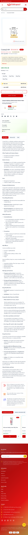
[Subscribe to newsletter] (25, 456)
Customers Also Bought (7, 412)
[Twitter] (5, 520)
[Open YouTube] (16, 116)
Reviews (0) (12, 137)
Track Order (3, 493)
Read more (4, 63)
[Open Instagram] (14, 116)
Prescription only (15, 49)
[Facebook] (2, 520)
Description (5, 137)
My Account (3, 480)
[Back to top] (24, 525)
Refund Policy (3, 498)
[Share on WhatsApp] (8, 116)
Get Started (3, 471)
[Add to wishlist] (25, 95)
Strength (3, 73)
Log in (26, 1)
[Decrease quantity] (5, 91)
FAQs (2, 489)
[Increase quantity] (22, 91)
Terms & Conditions (5, 500)
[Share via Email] (5, 116)
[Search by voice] (2, 9)
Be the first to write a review (6, 52)
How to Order (4, 482)
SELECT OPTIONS (12, 95)
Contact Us (3, 475)
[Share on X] (11, 116)
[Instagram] (8, 520)
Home (4, 12)
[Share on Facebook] (2, 116)
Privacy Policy (3, 496)
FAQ (18, 137)
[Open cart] (25, 5)
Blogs (2, 491)
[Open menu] (2, 5)
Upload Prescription (4, 478)
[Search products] (25, 9)
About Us (2, 473)
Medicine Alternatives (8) (20, 412)
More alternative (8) (15, 51)
